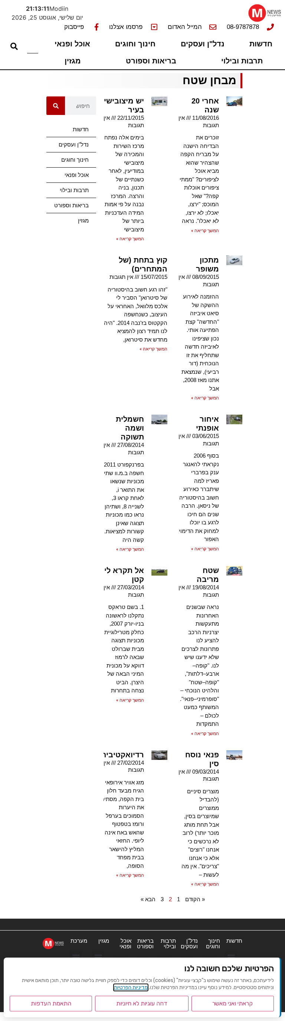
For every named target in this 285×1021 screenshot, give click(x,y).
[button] (231, 957)
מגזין (73, 61)
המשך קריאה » (205, 230)
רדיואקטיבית (122, 755)
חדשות (260, 44)
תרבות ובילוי (242, 61)
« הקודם (195, 899)
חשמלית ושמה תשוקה (130, 428)
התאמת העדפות (51, 1003)
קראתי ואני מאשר (232, 1003)
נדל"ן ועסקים (203, 44)
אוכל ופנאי (72, 44)
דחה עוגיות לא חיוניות (141, 1003)
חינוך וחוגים (135, 44)
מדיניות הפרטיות (131, 987)
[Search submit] (14, 46)
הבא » (148, 899)
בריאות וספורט (151, 61)
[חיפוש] (55, 105)
